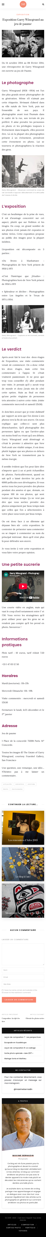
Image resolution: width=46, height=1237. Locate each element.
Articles (12, 1225)
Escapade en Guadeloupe (15, 1042)
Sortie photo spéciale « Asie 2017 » (18, 1053)
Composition (27, 1225)
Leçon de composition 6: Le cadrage (20, 1048)
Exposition (23, 14)
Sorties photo (13, 1228)
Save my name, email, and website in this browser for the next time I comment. (19, 991)
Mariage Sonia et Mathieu (15, 1058)
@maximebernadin (23, 1089)
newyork (31, 784)
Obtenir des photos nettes (35, 1018)
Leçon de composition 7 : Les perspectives (22, 1037)
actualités (7, 784)
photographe (17, 789)
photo (5, 789)
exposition (19, 784)
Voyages (23, 1231)
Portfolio (30, 1228)
